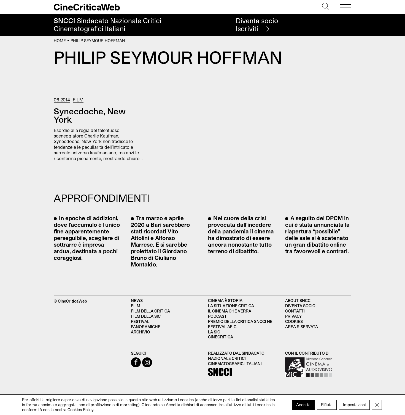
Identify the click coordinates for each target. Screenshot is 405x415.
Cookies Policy (80, 409)
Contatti (295, 311)
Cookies (294, 321)
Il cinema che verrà (229, 311)
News (137, 300)
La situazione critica (231, 305)
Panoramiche (145, 326)
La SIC (214, 332)
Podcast (217, 316)
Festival (140, 321)
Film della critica (150, 311)
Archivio (140, 332)
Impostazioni (354, 404)
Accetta (303, 404)
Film (78, 99)
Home (60, 40)
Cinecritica (220, 337)
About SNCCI (298, 300)
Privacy (293, 316)
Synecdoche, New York (90, 115)
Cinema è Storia (225, 300)
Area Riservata (301, 326)
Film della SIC (146, 316)
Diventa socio (257, 25)
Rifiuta (327, 404)
